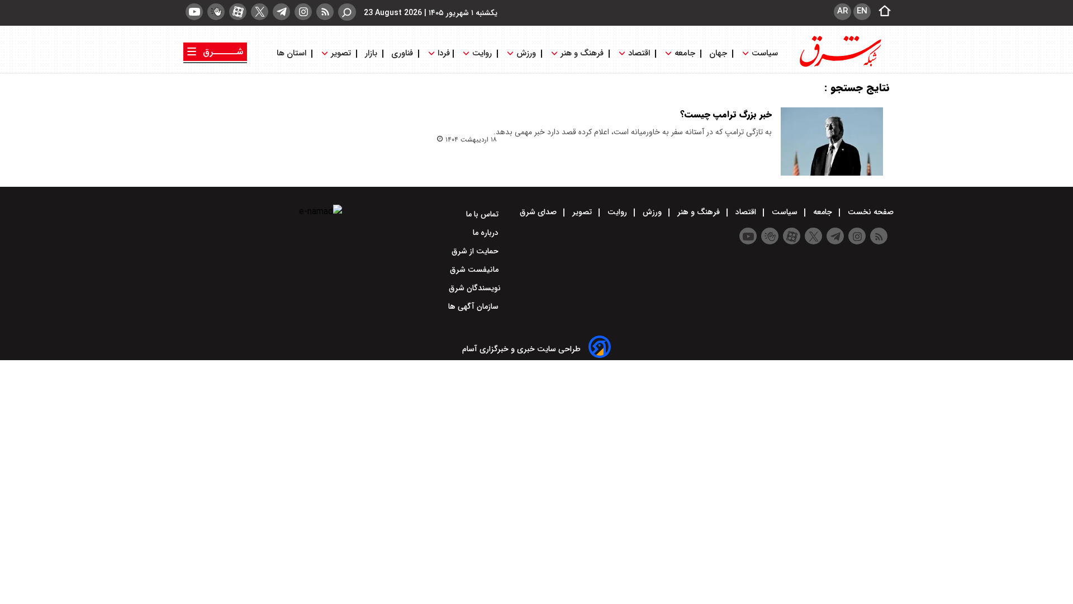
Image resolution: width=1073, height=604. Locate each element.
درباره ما (487, 232)
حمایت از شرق (476, 251)
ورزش (526, 53)
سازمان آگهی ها (474, 306)
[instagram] (303, 11)
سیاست (764, 53)
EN (862, 11)
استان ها (292, 53)
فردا (442, 53)
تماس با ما (483, 214)
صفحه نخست (870, 212)
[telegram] (281, 11)
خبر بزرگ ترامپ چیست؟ (726, 114)
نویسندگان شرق (475, 288)
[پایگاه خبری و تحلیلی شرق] (839, 66)
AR (842, 11)
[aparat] (237, 11)
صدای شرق (539, 212)
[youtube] (194, 11)
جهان (718, 53)
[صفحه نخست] (881, 11)
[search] (347, 12)
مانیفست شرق (475, 269)
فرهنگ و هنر (582, 53)
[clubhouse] (216, 11)
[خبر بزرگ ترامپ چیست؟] (832, 141)
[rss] (325, 11)
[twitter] (259, 11)
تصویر (341, 53)
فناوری (402, 53)
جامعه (684, 53)
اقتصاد (639, 53)
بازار (371, 53)
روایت (482, 53)
